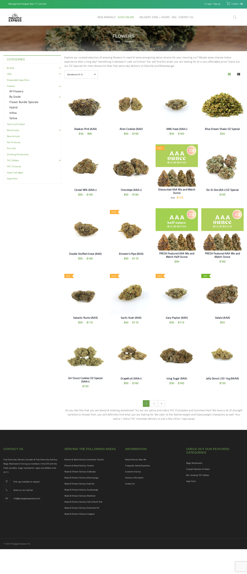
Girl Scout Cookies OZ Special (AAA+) (85, 379)
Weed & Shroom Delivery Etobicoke (80, 471)
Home (116, 41)
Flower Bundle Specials (23, 102)
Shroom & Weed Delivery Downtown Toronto (84, 459)
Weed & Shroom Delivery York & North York (83, 501)
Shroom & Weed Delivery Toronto (79, 465)
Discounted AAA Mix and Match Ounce (176, 191)
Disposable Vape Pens (18, 80)
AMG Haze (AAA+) (176, 129)
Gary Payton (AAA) (177, 318)
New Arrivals (13, 136)
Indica (13, 112)
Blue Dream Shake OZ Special (222, 129)
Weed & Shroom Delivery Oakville (79, 483)
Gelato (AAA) (222, 318)
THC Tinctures (14, 166)
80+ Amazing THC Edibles (197, 475)
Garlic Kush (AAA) (131, 318)
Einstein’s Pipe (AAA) (131, 254)
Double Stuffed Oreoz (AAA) (85, 254)
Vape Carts (191, 481)
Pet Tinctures (13, 142)
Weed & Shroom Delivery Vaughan (79, 513)
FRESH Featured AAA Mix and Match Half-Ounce (176, 255)
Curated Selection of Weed (198, 469)
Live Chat (42, 3)
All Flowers (16, 91)
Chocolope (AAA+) (131, 190)
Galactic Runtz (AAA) (85, 318)
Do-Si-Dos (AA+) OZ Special (222, 190)
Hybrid (13, 107)
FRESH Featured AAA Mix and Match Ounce (222, 255)
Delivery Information (134, 477)
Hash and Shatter (16, 124)
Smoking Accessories (18, 154)
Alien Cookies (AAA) (131, 129)
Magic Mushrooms (194, 463)
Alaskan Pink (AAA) (85, 129)
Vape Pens (12, 178)
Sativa (13, 118)
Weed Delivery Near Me (135, 459)
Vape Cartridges (15, 172)
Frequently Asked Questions (137, 465)
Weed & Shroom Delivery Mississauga (81, 477)
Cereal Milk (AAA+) (85, 190)
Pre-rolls (11, 148)
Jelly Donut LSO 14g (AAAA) (222, 378)
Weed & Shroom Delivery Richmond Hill (81, 507)
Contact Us (130, 483)
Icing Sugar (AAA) (177, 378)
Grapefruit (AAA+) (131, 378)
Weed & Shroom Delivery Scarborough (81, 489)
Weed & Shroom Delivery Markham (80, 495)
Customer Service (133, 471)
